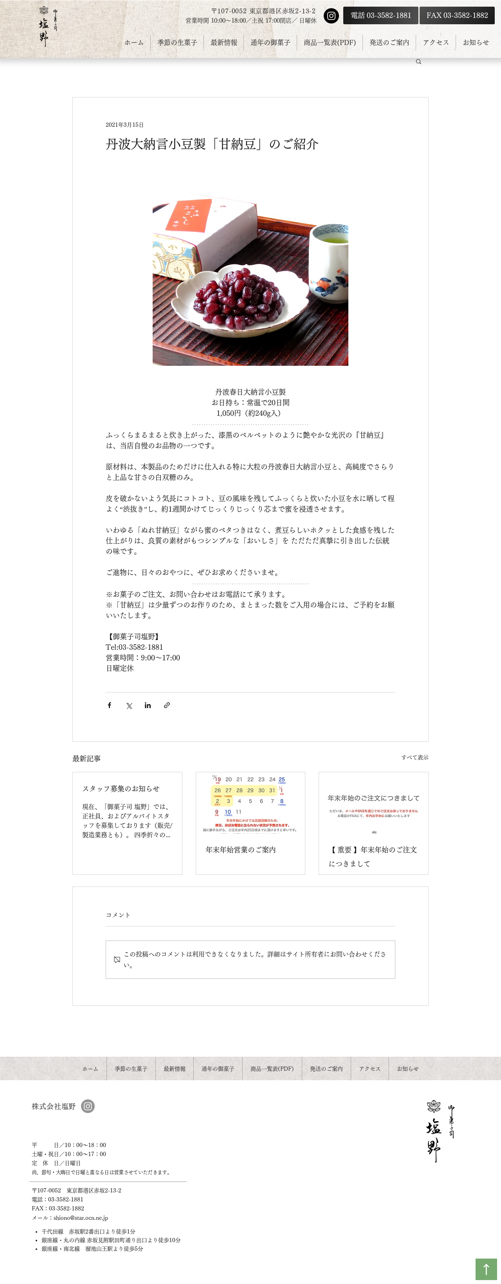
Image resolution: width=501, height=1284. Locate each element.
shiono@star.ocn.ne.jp (81, 1218)
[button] (418, 61)
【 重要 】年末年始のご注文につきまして (372, 856)
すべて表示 (415, 757)
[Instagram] (331, 15)
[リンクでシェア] (167, 705)
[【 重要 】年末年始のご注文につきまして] (373, 803)
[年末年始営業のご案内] (250, 803)
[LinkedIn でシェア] (147, 705)
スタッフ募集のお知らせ (121, 788)
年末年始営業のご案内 (240, 849)
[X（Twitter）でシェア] (128, 705)
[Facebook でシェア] (109, 705)
